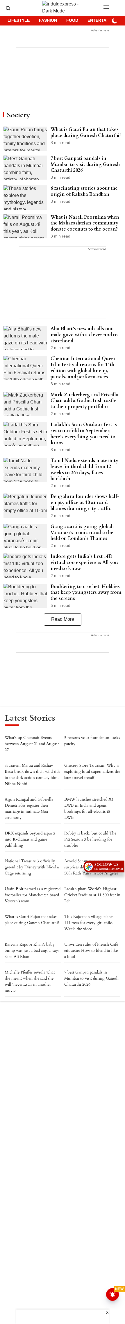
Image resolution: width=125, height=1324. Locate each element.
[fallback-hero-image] (27, 139)
